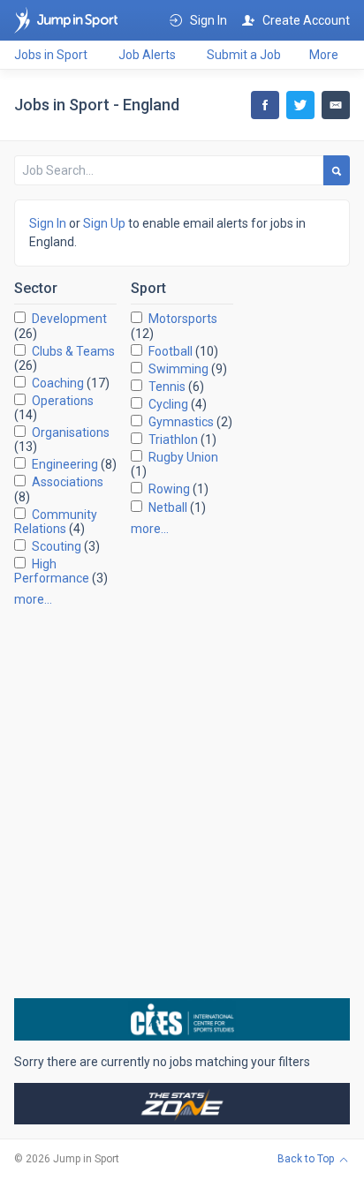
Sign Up (104, 223)
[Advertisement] (182, 802)
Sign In (47, 223)
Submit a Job (244, 55)
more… (33, 599)
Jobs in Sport (50, 55)
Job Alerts (147, 55)
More (323, 55)
